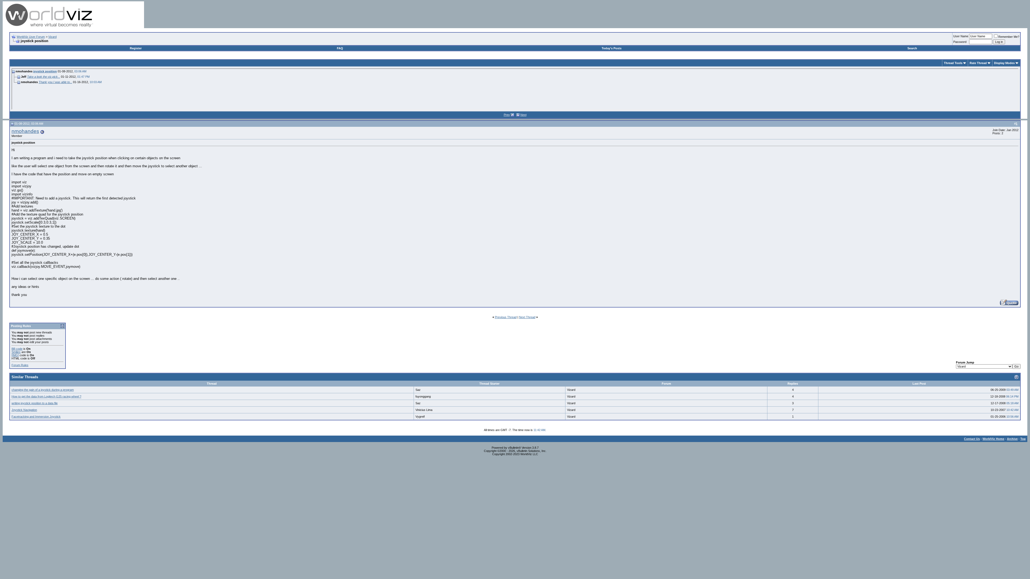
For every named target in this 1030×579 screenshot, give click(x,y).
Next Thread (527, 317)
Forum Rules (20, 365)
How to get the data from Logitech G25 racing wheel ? (46, 396)
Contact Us (972, 438)
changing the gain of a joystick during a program (43, 389)
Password (959, 41)
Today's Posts (611, 48)
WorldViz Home (993, 438)
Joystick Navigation (24, 409)
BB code (17, 348)
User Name (960, 36)
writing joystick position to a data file (35, 403)
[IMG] (15, 355)
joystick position (45, 71)
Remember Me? (1008, 36)
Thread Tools (953, 63)
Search (912, 48)
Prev (507, 114)
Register (136, 48)
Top (1023, 438)
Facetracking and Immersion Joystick (36, 416)
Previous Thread (506, 317)
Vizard (52, 36)
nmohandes (25, 131)
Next (523, 114)
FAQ (340, 48)
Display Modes (1004, 63)
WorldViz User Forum (31, 36)
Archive (1012, 438)
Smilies (16, 352)
